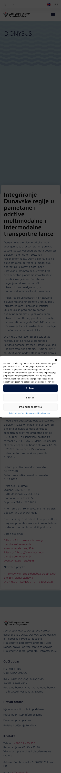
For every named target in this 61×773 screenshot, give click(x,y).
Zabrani (30, 397)
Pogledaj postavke (30, 406)
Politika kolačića (17, 413)
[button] (56, 360)
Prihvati (30, 388)
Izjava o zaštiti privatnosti (38, 413)
